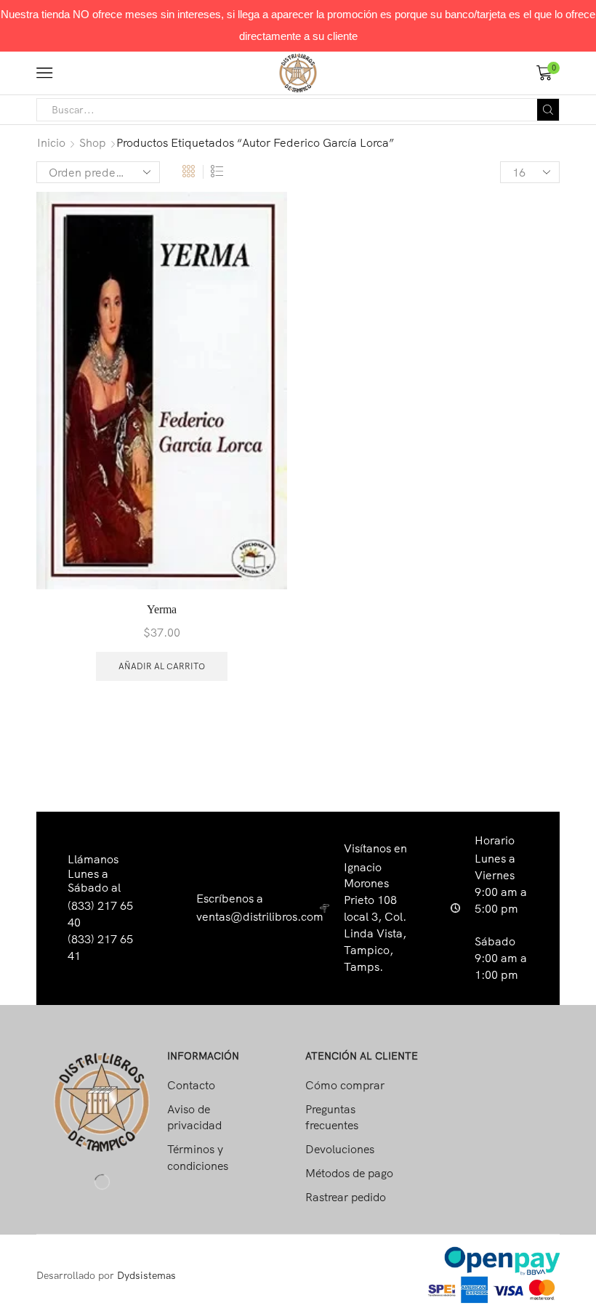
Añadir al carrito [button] (161, 666)
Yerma (162, 609)
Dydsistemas (146, 1275)
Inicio (51, 142)
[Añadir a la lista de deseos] (263, 222)
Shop (92, 142)
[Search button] (548, 110)
